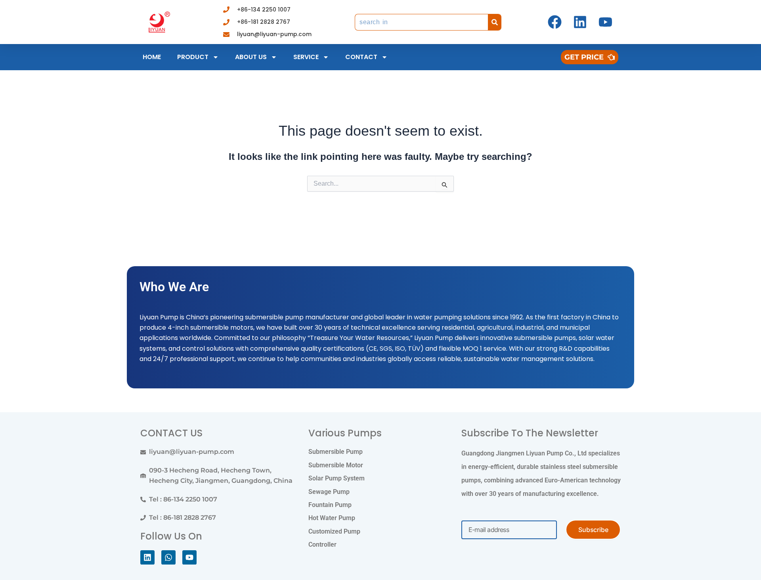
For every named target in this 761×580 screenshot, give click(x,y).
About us (251, 56)
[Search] (494, 22)
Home (152, 56)
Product (192, 56)
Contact (361, 56)
